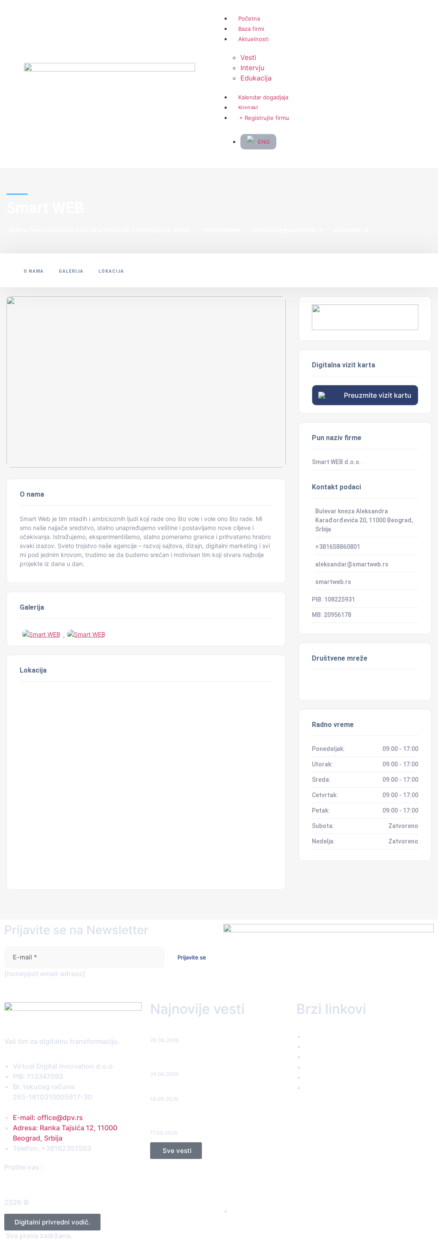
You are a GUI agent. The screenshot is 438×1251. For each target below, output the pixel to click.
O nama (34, 271)
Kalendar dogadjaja (263, 97)
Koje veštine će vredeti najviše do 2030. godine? (218, 1090)
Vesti (248, 57)
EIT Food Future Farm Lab (186, 1032)
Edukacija (256, 78)
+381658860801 (221, 230)
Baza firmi (251, 28)
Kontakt (248, 107)
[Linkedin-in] (32, 1183)
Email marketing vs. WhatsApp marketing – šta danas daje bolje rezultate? (216, 1061)
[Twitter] (15, 1183)
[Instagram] (24, 1183)
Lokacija (111, 271)
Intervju (252, 67)
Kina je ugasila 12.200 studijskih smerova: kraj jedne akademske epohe (215, 1120)
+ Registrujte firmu (264, 117)
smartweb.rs (351, 230)
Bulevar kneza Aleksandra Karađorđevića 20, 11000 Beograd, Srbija (99, 230)
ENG (264, 141)
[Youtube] (40, 1183)
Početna (249, 18)
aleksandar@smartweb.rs (287, 230)
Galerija (71, 271)
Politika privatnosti (262, 1211)
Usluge (320, 1057)
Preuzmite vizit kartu (377, 395)
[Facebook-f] (7, 1183)
